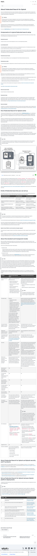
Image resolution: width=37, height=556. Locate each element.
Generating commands (13, 426)
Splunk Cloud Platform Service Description (20, 235)
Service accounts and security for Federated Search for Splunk (30, 503)
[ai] (34, 4)
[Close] (27, 551)
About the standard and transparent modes (28, 220)
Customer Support (20, 494)
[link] (32, 4)
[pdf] (36, 4)
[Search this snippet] (35, 174)
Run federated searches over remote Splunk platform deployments (13, 186)
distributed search (25, 113)
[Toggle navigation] (35, 542)
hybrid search (7, 29)
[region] (14, 553)
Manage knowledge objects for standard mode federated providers (14, 339)
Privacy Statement (4, 554)
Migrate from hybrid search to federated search (21, 29)
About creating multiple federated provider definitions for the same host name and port (28, 304)
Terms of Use (32, 552)
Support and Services (5, 494)
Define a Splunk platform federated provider (9, 86)
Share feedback (5, 529)
